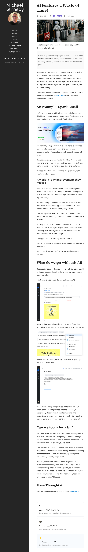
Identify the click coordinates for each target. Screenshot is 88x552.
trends (59, 16)
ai (54, 16)
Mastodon (74, 491)
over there (60, 95)
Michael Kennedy (15, 7)
